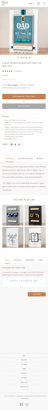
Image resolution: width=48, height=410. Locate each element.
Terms (24, 369)
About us (24, 382)
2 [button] (21, 57)
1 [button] (18, 57)
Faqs (24, 355)
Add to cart (24, 106)
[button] (7, 71)
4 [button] (26, 57)
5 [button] (29, 57)
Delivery (24, 360)
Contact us (24, 387)
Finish (40, 260)
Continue (36, 294)
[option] (24, 31)
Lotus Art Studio (10, 396)
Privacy (24, 373)
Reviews (24, 378)
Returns (24, 364)
